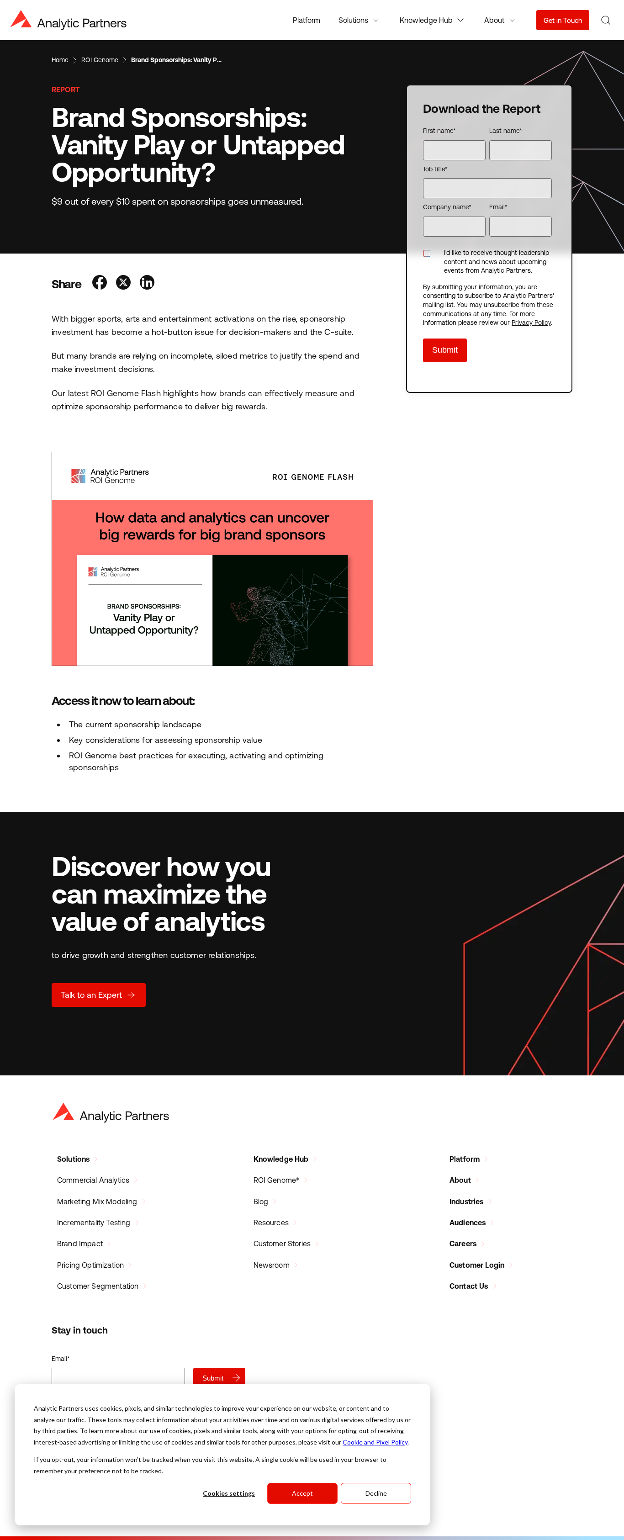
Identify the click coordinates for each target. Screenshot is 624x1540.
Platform (306, 20)
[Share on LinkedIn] (147, 283)
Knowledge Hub (281, 1159)
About (460, 1180)
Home (60, 60)
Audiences (467, 1222)
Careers (462, 1243)
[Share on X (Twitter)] (123, 283)
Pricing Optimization (90, 1265)
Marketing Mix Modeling (97, 1201)
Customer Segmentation (97, 1286)
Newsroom (272, 1265)
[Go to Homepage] (111, 1113)
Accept (302, 1493)
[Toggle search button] (606, 20)
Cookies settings (229, 1493)
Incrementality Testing (94, 1222)
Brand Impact (80, 1243)
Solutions (73, 1159)
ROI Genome (99, 60)
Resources (271, 1222)
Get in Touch (563, 20)
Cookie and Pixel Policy (375, 1442)
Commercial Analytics (93, 1180)
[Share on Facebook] (99, 283)
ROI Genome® (277, 1180)
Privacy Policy (531, 322)
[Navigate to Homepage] (68, 20)
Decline (376, 1493)
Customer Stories (282, 1243)
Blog (261, 1201)
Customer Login (476, 1265)
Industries (466, 1201)
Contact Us (468, 1286)
